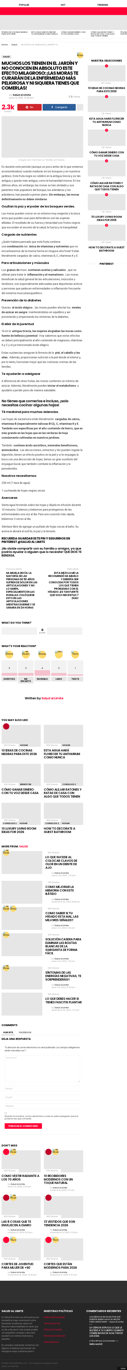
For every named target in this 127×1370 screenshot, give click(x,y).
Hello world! (96, 1344)
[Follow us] (117, 11)
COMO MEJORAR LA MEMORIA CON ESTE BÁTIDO (59, 890)
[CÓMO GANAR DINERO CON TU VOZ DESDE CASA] (74, 22)
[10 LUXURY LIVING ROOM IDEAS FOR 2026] (21, 814)
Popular (24, 5)
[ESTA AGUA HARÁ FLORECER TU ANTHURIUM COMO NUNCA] (44, 22)
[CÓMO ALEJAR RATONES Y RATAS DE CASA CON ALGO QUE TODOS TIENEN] (104, 22)
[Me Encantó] (6, 853)
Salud (23, 846)
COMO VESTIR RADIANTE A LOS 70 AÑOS (20, 1178)
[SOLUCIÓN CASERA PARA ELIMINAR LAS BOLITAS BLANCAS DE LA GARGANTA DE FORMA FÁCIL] (22, 944)
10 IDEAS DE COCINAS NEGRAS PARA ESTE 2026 (15, 33)
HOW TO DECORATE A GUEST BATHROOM (59, 830)
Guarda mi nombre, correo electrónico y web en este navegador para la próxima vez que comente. (41, 1117)
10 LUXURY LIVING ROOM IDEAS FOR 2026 (19, 830)
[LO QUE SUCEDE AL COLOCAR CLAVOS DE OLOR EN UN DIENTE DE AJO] (22, 862)
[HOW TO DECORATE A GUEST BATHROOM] (63, 814)
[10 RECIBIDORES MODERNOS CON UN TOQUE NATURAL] (63, 1161)
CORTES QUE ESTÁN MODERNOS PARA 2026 (60, 1266)
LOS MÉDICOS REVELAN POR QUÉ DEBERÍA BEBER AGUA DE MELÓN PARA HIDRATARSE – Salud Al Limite (106, 1319)
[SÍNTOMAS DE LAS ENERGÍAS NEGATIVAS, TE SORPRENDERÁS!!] (22, 978)
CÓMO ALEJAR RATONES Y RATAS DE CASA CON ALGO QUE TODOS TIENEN (103, 34)
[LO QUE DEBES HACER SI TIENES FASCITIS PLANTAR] (22, 1004)
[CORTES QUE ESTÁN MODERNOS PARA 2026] (63, 1249)
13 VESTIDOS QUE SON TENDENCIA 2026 (59, 1223)
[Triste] (13, 1240)
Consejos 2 (69, 784)
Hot (63, 5)
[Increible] (80, 55)
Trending (102, 5)
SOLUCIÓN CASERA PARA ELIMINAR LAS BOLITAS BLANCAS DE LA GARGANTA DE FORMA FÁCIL (63, 946)
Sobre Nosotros (51, 1342)
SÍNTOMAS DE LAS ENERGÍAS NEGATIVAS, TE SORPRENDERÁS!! (63, 976)
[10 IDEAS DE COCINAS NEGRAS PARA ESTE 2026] (15, 22)
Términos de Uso (52, 1323)
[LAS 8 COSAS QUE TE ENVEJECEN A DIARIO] (21, 1207)
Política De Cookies (53, 1329)
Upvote (19, 631)
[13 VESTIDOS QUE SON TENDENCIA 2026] (63, 1207)
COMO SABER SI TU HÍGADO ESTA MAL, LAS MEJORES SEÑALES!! (61, 916)
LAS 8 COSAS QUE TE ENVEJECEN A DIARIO (16, 1223)
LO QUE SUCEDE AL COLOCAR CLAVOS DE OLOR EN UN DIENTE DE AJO (61, 862)
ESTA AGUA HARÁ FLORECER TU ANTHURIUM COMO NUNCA (44, 33)
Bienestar (25, 784)
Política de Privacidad (54, 1317)
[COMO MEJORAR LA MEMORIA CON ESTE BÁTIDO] (22, 892)
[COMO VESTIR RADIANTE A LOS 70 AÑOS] (21, 1161)
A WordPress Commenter (102, 1340)
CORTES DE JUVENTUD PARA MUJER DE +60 (17, 1266)
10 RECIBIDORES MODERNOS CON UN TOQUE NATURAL (58, 1179)
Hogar (24, 745)
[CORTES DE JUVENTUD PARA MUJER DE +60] (21, 1249)
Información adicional (54, 1336)
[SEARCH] (122, 11)
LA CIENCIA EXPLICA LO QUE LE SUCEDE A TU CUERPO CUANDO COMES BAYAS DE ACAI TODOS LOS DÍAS (106, 1332)
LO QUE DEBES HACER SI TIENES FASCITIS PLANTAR (63, 1000)
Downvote (64, 631)
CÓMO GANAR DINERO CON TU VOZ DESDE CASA (73, 33)
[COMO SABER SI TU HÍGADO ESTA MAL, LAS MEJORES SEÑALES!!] (22, 918)
